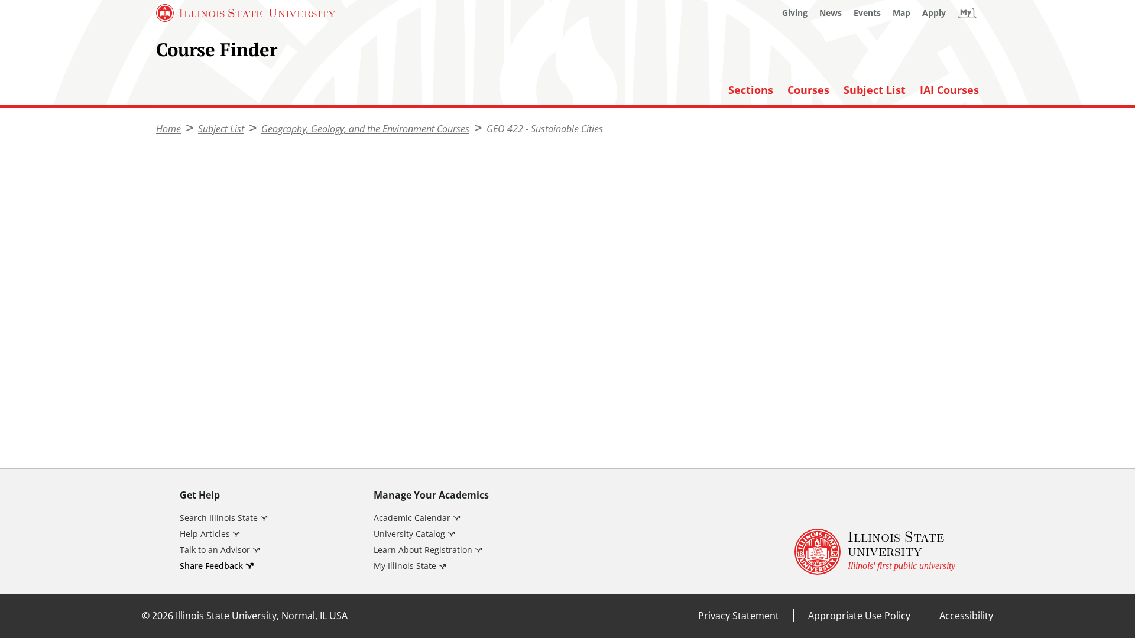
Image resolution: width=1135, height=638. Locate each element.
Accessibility (966, 615)
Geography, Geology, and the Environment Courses (365, 128)
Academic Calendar (412, 517)
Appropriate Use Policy (859, 615)
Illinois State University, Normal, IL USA (262, 615)
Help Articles (205, 533)
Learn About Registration (423, 549)
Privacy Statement (738, 615)
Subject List (875, 90)
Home (168, 128)
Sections (750, 90)
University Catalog (409, 533)
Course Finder (216, 49)
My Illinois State (405, 565)
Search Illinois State (219, 517)
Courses (808, 90)
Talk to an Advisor (215, 549)
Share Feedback (211, 565)
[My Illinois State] (967, 13)
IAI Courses (949, 90)
